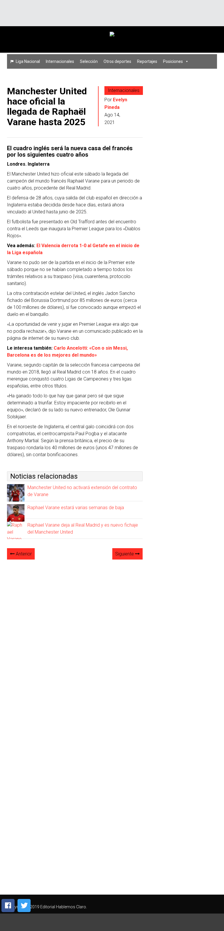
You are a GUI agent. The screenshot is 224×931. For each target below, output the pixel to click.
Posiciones (173, 61)
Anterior (23, 554)
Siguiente (125, 554)
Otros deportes (117, 61)
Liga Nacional (28, 61)
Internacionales (60, 61)
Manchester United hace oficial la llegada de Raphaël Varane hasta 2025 (47, 107)
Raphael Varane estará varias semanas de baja (75, 507)
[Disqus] (75, 637)
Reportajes (147, 61)
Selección (89, 61)
